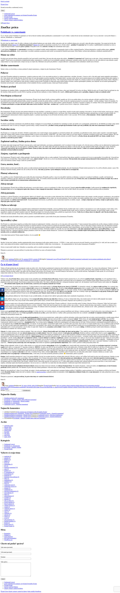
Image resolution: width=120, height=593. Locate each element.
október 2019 (8, 429)
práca (105, 259)
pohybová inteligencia (11, 491)
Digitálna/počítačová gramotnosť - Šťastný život (17, 415)
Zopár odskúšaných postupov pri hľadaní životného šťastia (20, 15)
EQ (6, 466)
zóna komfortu (9, 519)
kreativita (7, 475)
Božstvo (7, 459)
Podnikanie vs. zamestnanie (13, 32)
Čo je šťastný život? (10, 264)
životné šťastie (98, 387)
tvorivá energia (9, 502)
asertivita (7, 456)
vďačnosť (70, 387)
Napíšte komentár (26, 260)
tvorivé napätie (63, 387)
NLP (6, 483)
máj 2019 (6, 433)
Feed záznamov (8, 536)
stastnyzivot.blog (41, 372)
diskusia (82, 385)
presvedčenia (8, 493)
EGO (86, 385)
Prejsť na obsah (5, 1)
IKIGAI (9, 387)
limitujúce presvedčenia (11, 477)
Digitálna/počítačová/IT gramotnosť (14, 398)
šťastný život (8, 524)
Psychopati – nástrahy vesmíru (12, 447)
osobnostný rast (24, 387)
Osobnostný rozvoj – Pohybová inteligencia (50, 415)
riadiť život (40, 387)
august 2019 (7, 430)
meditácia (7, 481)
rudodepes (11, 259)
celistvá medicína (71, 385)
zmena (7, 516)
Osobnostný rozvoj (9, 13)
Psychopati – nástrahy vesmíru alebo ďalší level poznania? (20, 399)
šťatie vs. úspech (54, 387)
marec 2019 (7, 437)
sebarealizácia (9, 496)
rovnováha (46, 387)
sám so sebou (9, 500)
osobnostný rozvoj (87, 259)
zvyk (6, 518)
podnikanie (100, 259)
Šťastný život (4, 4)
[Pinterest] (2, 303)
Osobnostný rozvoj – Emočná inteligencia (49, 416)
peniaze (95, 259)
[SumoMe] (2, 307)
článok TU (15, 45)
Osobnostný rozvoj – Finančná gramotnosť (16, 404)
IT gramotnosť (9, 472)
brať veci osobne (61, 385)
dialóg (77, 385)
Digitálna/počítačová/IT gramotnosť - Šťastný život (18, 413)
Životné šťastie (8, 17)
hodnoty (7, 470)
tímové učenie (9, 504)
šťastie (7, 523)
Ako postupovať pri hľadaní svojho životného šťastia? (32, 412)
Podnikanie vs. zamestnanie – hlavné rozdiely (16, 401)
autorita (7, 458)
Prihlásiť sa (7, 535)
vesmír (7, 507)
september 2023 (8, 425)
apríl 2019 (7, 435)
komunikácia (15, 387)
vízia (83, 387)
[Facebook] (2, 290)
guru (6, 469)
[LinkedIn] (2, 299)
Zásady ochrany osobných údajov (13, 20)
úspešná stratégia (9, 521)
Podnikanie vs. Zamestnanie (12, 446)
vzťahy (7, 260)
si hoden (7, 497)
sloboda (7, 499)
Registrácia (7, 533)
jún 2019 (6, 432)
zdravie (11, 260)
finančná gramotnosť (76, 259)
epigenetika (91, 385)
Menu (2, 10)
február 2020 (7, 427)
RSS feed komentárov (10, 538)
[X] (2, 294)
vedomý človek (77, 387)
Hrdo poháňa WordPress (34, 591)
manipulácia (8, 480)
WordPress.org (8, 540)
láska (6, 478)
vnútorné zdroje (9, 508)
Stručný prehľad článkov (11, 18)
